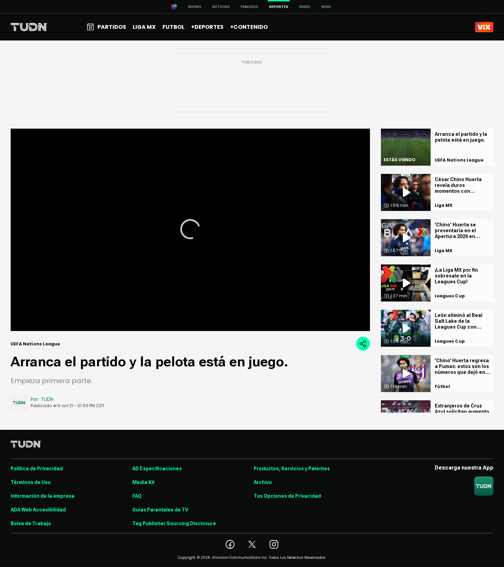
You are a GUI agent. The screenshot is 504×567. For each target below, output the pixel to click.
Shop (326, 7)
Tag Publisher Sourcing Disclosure (174, 523)
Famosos (249, 7)
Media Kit (143, 482)
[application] (190, 230)
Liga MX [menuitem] (144, 27)
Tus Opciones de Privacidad (287, 496)
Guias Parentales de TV (160, 509)
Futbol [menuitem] (173, 27)
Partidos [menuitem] (111, 27)
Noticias (221, 7)
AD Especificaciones (157, 468)
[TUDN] (29, 27)
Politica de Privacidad (37, 468)
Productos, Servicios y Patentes (292, 468)
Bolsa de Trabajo (31, 523)
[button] (190, 229)
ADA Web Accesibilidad (38, 509)
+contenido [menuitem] (249, 27)
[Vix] (484, 27)
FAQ (137, 496)
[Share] (363, 344)
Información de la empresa (42, 496)
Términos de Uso (31, 482)
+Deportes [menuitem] (207, 27)
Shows (194, 7)
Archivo (263, 482)
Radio (304, 7)
